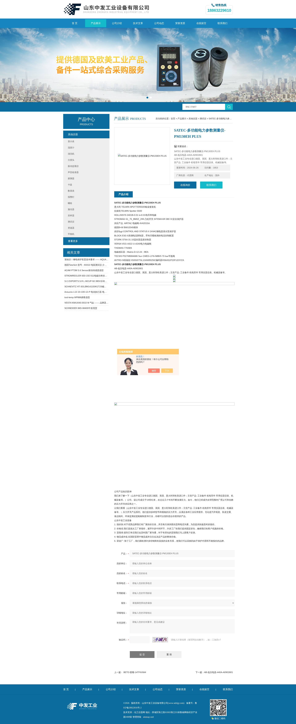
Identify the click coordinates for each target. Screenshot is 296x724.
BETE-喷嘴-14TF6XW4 (134, 672)
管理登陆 (137, 717)
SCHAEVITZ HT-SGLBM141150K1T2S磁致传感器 (86, 286)
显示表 (71, 141)
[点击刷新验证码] (160, 639)
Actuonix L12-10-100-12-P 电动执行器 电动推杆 (86, 292)
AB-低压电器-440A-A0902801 (218, 672)
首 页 (74, 23)
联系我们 (222, 23)
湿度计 (71, 147)
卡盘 (70, 184)
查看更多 (73, 241)
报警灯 (71, 197)
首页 (173, 118)
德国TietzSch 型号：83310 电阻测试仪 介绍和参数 (86, 265)
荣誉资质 (180, 23)
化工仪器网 (139, 712)
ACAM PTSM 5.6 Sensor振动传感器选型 (84, 270)
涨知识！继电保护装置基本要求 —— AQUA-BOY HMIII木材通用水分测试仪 (86, 259)
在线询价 (185, 185)
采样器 (71, 215)
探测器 (71, 178)
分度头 (71, 160)
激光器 (71, 209)
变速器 (71, 228)
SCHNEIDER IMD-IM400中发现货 (80, 308)
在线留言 (201, 23)
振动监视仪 (73, 166)
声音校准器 (73, 172)
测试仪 (203, 118)
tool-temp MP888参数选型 (77, 297)
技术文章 (138, 23)
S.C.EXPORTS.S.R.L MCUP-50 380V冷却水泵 (86, 281)
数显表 (71, 191)
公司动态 (159, 23)
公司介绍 (117, 23)
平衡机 (71, 234)
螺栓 (70, 203)
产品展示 (96, 23)
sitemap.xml (148, 717)
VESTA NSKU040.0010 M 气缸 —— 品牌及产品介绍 (86, 302)
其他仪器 (193, 118)
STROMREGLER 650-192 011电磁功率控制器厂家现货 (86, 275)
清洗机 (71, 154)
